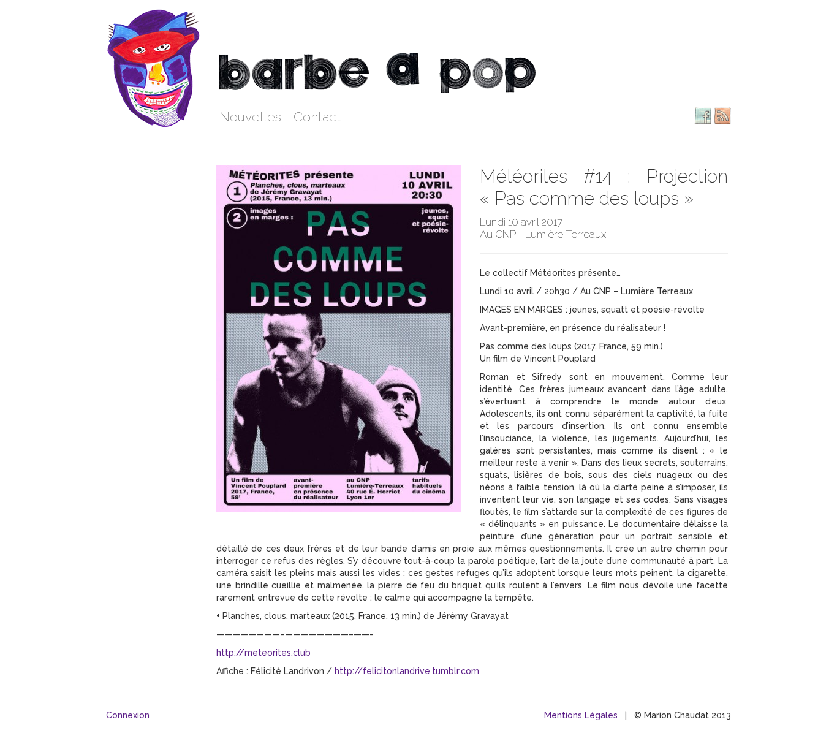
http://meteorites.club (263, 653)
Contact (317, 116)
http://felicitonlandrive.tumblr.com (407, 671)
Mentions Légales (581, 715)
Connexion (128, 715)
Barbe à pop (155, 67)
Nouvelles (250, 116)
